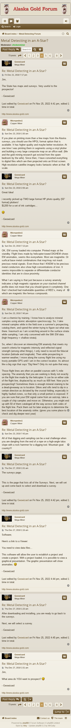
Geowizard (20, 62)
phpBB (25, 723)
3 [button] (37, 55)
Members (18, 22)
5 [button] (46, 55)
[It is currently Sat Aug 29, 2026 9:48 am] (63, 34)
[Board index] (35, 10)
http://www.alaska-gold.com (15, 114)
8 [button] (57, 55)
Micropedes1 (16, 121)
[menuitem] (67, 34)
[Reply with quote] (64, 63)
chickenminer (18, 45)
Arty (25, 726)
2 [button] (33, 55)
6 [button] (50, 55)
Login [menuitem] (67, 22)
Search (7, 26)
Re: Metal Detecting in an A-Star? (24, 71)
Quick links (6, 22)
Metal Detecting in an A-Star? (24, 40)
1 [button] (29, 55)
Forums (12, 22)
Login (18, 26)
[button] (19, 55)
